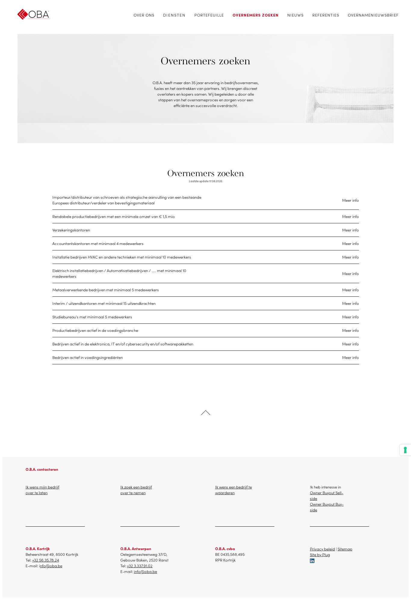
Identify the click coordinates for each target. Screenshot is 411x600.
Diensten (174, 15)
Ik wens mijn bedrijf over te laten (42, 489)
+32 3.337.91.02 (140, 565)
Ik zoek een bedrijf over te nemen (136, 489)
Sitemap (345, 549)
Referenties (325, 15)
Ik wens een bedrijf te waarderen (233, 489)
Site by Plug (320, 554)
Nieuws (295, 15)
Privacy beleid (322, 549)
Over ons (144, 15)
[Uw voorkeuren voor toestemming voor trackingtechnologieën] (405, 450)
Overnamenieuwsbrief (373, 15)
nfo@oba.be (51, 565)
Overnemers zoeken (256, 15)
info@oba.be (145, 571)
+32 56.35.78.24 (45, 560)
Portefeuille (209, 15)
